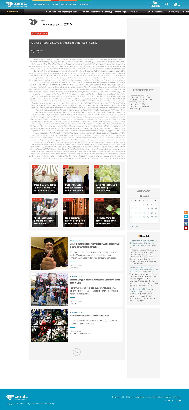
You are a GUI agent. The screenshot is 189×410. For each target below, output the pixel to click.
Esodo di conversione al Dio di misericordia (89, 315)
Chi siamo (116, 397)
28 (156, 217)
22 (131, 217)
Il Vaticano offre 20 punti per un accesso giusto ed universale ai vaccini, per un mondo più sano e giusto (64, 12)
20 (152, 213)
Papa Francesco (41, 4)
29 (131, 221)
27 (152, 217)
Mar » (136, 226)
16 (135, 213)
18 (144, 213)
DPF (122, 397)
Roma (55, 4)
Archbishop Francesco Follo (80, 333)
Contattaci (177, 397)
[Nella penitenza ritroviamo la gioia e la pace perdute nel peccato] (76, 212)
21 (156, 213)
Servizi (148, 397)
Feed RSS (144, 236)
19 (148, 213)
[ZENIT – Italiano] (19, 4)
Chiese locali (77, 241)
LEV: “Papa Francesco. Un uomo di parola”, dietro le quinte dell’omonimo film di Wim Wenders (144, 269)
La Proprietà (139, 397)
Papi (34, 167)
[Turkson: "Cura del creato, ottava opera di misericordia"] (107, 212)
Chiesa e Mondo (68, 4)
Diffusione (129, 397)
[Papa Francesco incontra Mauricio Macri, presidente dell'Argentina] (76, 179)
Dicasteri (37, 200)
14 (156, 209)
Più (76, 352)
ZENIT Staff (35, 52)
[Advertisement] (77, 371)
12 (148, 209)
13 (152, 209)
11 (144, 209)
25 (144, 217)
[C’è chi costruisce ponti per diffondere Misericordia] (45, 212)
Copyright (167, 397)
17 (140, 213)
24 (140, 217)
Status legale (157, 397)
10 (140, 209)
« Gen (131, 226)
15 (131, 213)
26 (148, 217)
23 (135, 217)
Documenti (84, 4)
